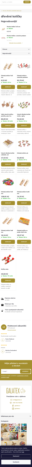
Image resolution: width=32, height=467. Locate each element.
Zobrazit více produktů (15, 43)
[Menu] (29, 2)
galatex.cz (17, 405)
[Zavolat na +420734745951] (19, 2)
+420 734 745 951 (17, 403)
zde (23, 452)
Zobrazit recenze (12, 330)
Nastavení (16, 456)
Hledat (27, 6)
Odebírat (25, 371)
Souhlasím (16, 462)
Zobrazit (8, 87)
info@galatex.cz (17, 400)
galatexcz (17, 408)
